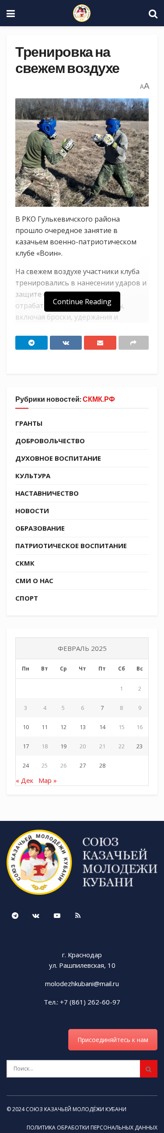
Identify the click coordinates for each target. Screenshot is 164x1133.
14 (102, 727)
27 (83, 765)
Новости (32, 510)
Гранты (28, 423)
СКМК (25, 563)
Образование (40, 528)
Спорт (26, 598)
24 (26, 765)
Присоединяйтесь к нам (112, 1040)
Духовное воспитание (58, 458)
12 (63, 727)
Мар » (47, 780)
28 (102, 765)
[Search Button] (148, 1068)
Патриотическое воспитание (71, 545)
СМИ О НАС (34, 580)
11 (45, 727)
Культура (32, 475)
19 (63, 746)
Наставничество (47, 493)
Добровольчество (50, 440)
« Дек (24, 780)
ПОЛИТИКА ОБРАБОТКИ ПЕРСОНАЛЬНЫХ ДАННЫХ (92, 1127)
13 (83, 727)
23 (139, 746)
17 (26, 746)
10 (26, 727)
